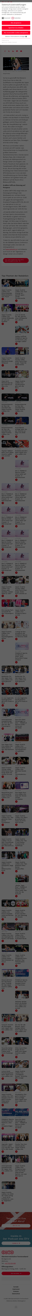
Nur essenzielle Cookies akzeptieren (16, 33)
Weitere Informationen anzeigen (15, 36)
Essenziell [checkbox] (7, 18)
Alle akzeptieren (16, 23)
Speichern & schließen (16, 28)
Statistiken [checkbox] (17, 18)
